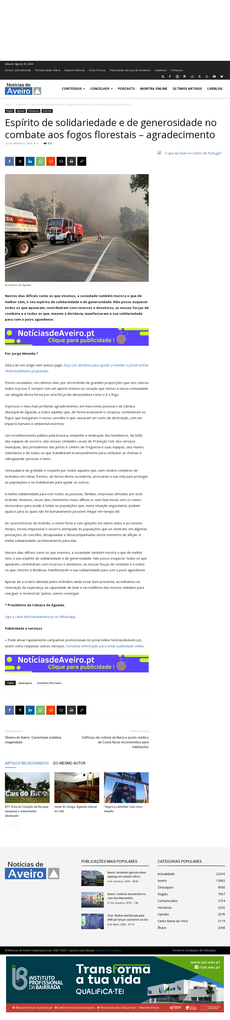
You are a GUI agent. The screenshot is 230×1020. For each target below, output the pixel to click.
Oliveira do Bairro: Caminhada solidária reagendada (33, 739)
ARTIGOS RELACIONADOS (27, 763)
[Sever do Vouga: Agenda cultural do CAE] (76, 787)
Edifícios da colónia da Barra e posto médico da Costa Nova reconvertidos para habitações (115, 742)
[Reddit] (192, 76)
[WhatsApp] (206, 76)
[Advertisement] (115, 30)
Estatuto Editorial (74, 70)
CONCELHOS (99, 88)
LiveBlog (214, 88)
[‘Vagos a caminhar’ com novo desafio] (126, 787)
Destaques (33, 110)
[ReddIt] (50, 161)
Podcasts (126, 88)
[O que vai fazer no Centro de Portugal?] (191, 153)
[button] (163, 76)
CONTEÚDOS (72, 88)
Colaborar (161, 70)
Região (9, 110)
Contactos (177, 70)
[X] (199, 76)
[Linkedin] (30, 161)
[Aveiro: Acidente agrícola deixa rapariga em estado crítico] (92, 878)
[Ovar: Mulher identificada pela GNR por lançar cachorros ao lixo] (92, 921)
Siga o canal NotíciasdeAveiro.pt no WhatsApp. (40, 616)
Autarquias (25, 683)
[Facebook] (169, 76)
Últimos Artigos (187, 88)
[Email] (61, 161)
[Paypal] (184, 76)
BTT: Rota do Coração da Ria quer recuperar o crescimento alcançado (27, 811)
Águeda (21, 104)
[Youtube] (214, 76)
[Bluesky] (221, 76)
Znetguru (116, 950)
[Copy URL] (81, 161)
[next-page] (15, 824)
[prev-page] (8, 824)
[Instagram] (177, 76)
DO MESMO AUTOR (69, 763)
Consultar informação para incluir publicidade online (105, 646)
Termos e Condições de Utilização (194, 950)
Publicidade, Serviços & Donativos (130, 70)
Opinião (47, 110)
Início (8, 104)
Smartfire (101, 950)
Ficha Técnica (97, 70)
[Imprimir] (71, 161)
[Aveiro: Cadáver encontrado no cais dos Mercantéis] (92, 900)
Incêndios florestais (49, 683)
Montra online (153, 88)
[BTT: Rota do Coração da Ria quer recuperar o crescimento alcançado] (27, 787)
